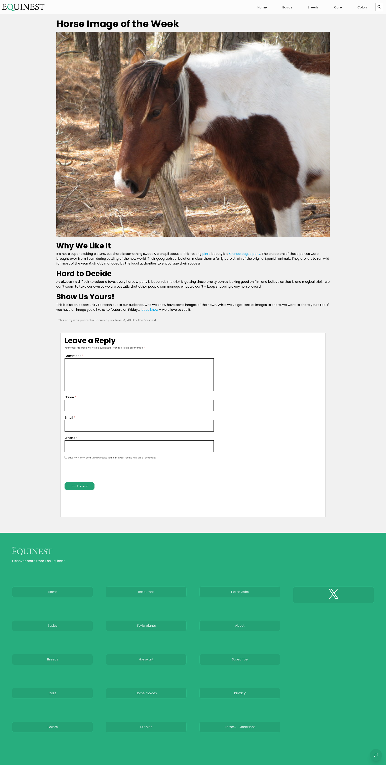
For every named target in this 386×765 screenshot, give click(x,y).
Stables (146, 727)
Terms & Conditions (239, 727)
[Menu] (379, 7)
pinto (206, 253)
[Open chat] (376, 755)
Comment (74, 356)
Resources (146, 592)
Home (262, 7)
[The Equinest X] (333, 595)
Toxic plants (146, 625)
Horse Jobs (240, 592)
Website (71, 438)
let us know (149, 309)
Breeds (313, 7)
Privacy (240, 693)
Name (70, 397)
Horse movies (146, 693)
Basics (287, 7)
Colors (362, 7)
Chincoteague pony (244, 253)
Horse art (146, 659)
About (240, 625)
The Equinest (147, 320)
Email (70, 417)
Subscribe (240, 659)
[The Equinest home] (23, 7)
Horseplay (102, 320)
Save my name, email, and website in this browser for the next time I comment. (112, 457)
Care (338, 7)
